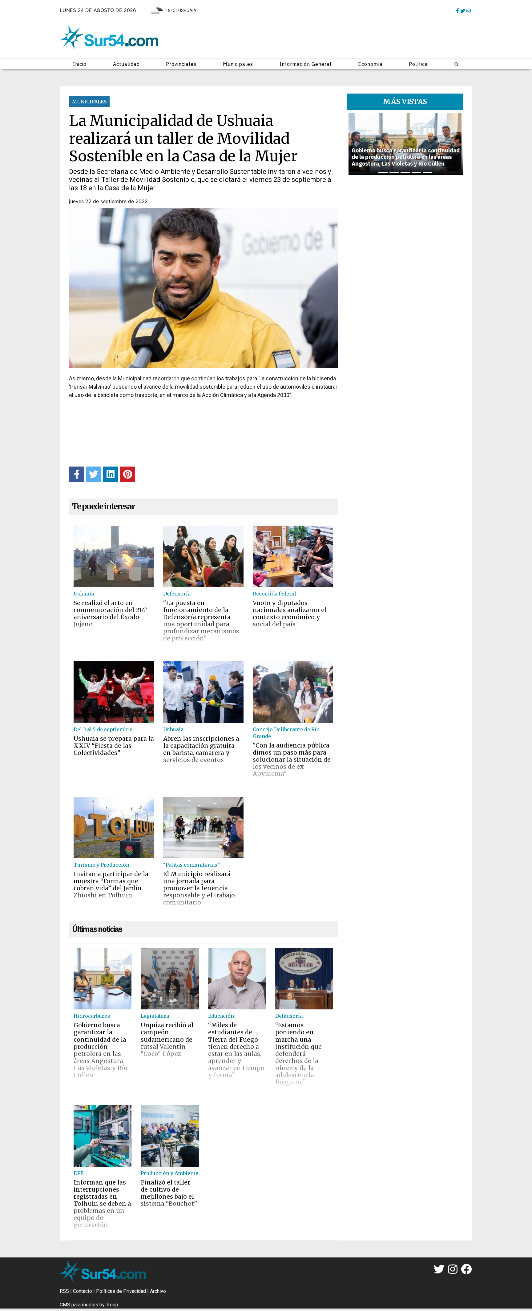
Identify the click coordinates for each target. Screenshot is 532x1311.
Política (418, 64)
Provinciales (181, 64)
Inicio (80, 64)
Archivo (158, 1291)
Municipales (238, 64)
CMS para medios (79, 1305)
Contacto (82, 1291)
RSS (64, 1291)
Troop (112, 1305)
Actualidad (126, 64)
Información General (306, 64)
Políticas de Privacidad (121, 1291)
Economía (370, 64)
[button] (355, 144)
